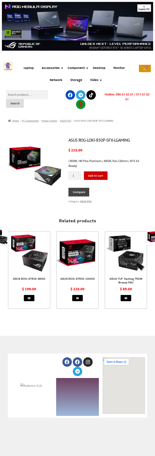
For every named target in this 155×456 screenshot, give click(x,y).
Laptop (29, 68)
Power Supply (49, 120)
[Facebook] (70, 95)
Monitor (119, 68)
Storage (76, 80)
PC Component (30, 120)
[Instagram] (88, 362)
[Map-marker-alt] (80, 104)
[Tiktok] (91, 95)
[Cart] (145, 68)
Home (15, 120)
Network (56, 80)
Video (94, 80)
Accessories (51, 68)
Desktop (99, 68)
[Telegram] (80, 95)
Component (76, 68)
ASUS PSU (65, 120)
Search (15, 103)
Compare (79, 192)
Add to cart (95, 175)
